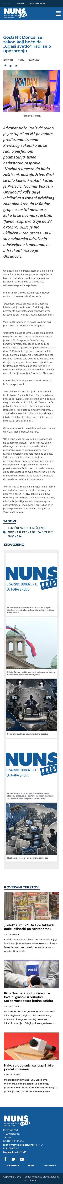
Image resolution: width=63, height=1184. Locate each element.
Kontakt (7, 3)
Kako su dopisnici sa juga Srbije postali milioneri (29, 1067)
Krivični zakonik (19, 528)
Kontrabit (34, 1180)
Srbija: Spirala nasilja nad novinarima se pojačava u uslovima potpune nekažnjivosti (31, 673)
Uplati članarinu (37, 3)
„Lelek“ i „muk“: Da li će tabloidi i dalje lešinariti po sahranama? (29, 927)
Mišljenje (38, 528)
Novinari (14, 532)
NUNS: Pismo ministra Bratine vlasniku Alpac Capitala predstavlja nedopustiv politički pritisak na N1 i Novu (30, 610)
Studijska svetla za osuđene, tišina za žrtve (27, 734)
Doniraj (20, 3)
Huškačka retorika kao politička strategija (27, 858)
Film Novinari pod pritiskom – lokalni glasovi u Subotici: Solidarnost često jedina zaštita (28, 997)
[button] (55, 13)
